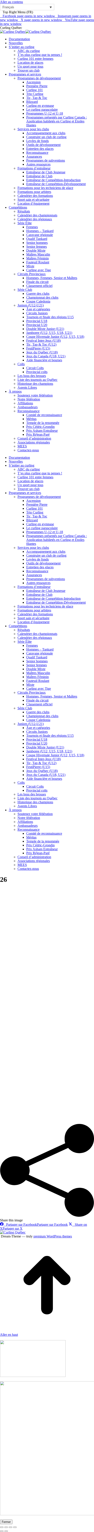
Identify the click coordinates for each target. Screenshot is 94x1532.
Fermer (6, 1522)
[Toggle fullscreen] (10, 1527)
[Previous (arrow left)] (1, 1531)
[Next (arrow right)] (6, 1531)
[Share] (6, 1527)
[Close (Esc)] (1, 1527)
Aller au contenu (11, 2)
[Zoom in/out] (15, 1527)
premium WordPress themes (52, 1236)
